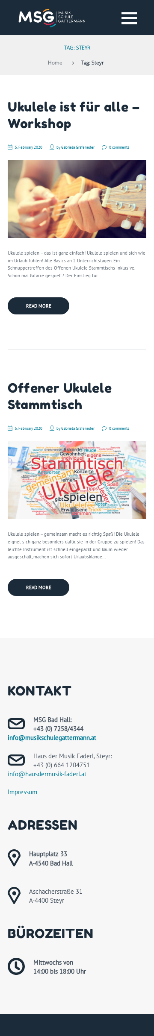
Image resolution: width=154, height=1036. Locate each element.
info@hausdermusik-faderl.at (47, 774)
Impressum (22, 792)
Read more (38, 306)
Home (55, 62)
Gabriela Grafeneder (78, 147)
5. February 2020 (28, 147)
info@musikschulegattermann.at (52, 738)
